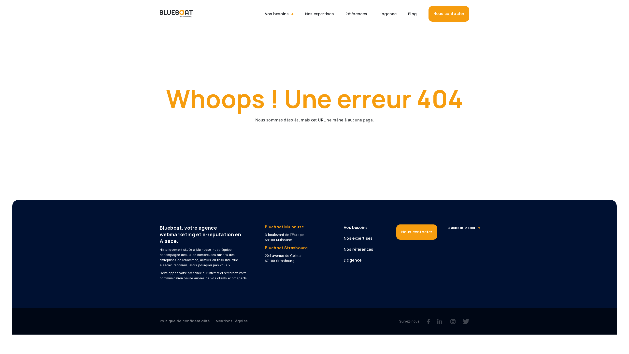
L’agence (388, 13)
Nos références (358, 249)
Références (356, 13)
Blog (412, 13)
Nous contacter (448, 13)
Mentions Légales (232, 321)
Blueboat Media (461, 227)
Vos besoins (277, 13)
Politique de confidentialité (185, 321)
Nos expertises (319, 13)
